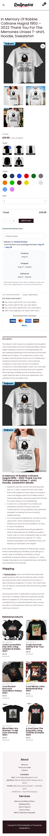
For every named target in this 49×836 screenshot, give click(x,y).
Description (7, 339)
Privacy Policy (24, 810)
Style (5, 143)
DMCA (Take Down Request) (24, 813)
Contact (24, 770)
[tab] (24, 339)
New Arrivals (33, 295)
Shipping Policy (24, 804)
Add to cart (26, 221)
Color (5, 171)
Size (5, 195)
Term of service (24, 807)
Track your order (24, 767)
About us (24, 765)
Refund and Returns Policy (25, 801)
